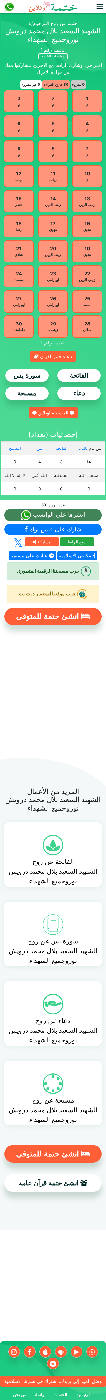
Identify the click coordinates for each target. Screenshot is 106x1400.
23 (53, 276)
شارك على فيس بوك (55, 529)
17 (53, 226)
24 (19, 276)
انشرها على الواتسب (58, 514)
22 (87, 276)
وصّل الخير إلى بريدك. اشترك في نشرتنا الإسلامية (53, 1381)
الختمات (60, 1394)
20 (53, 251)
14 (53, 201)
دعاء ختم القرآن (55, 356)
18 (19, 226)
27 (19, 301)
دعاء (79, 393)
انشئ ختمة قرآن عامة (49, 1183)
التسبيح (15, 448)
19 (87, 251)
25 (87, 301)
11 (53, 176)
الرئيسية (84, 1394)
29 (53, 326)
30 (19, 326)
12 (18, 176)
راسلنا (39, 1394)
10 (87, 176)
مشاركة (43, 541)
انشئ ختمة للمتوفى (48, 616)
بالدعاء (81, 448)
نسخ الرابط (77, 541)
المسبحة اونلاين (53, 413)
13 (87, 201)
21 (19, 251)
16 (87, 226)
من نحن (19, 1394)
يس (40, 448)
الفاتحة (79, 375)
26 (53, 301)
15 (18, 201)
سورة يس (27, 375)
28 (87, 326)
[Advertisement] (53, 695)
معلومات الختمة (53, 56)
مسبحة (27, 393)
